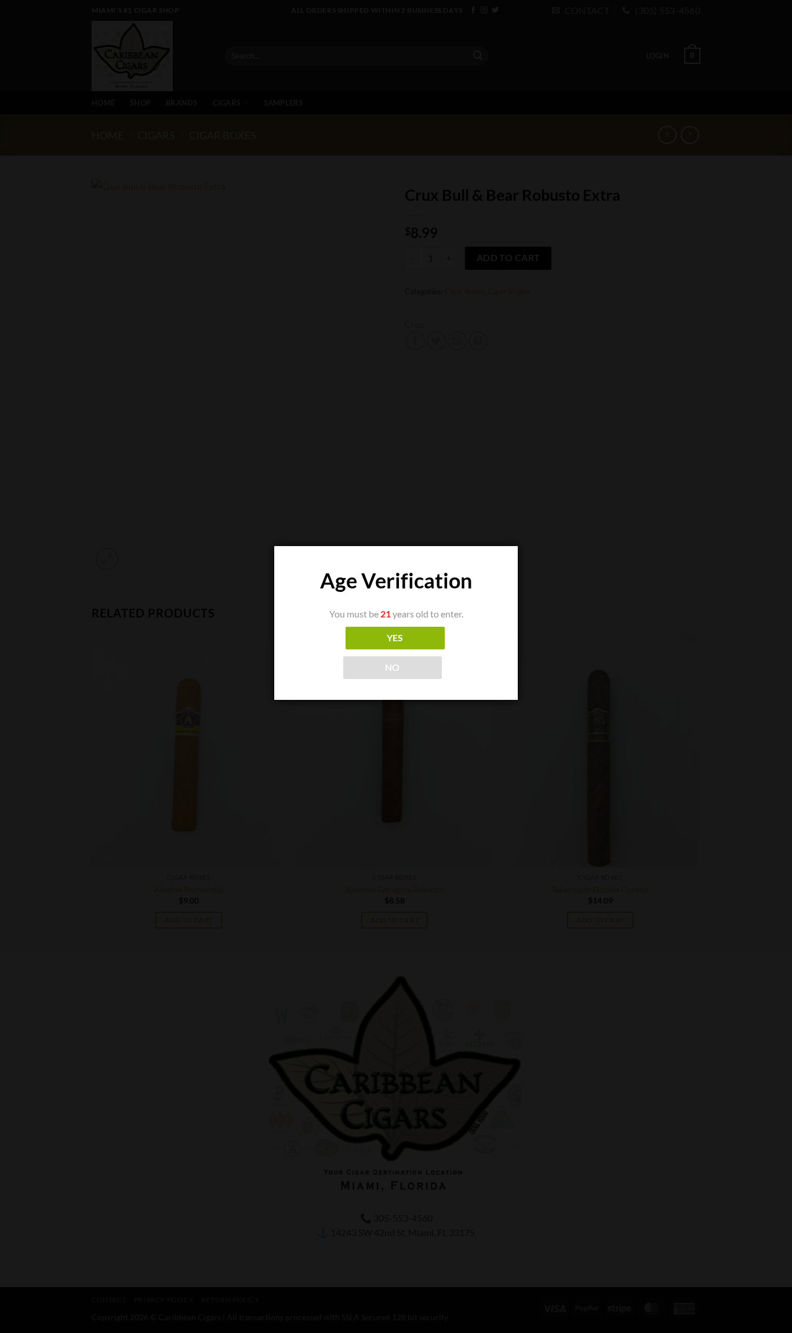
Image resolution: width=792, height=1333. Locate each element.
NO (392, 667)
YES (395, 638)
